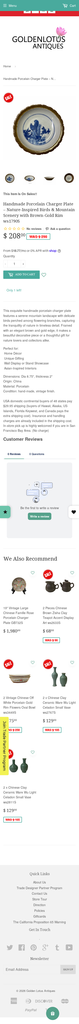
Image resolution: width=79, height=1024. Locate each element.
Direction (39, 905)
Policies (39, 910)
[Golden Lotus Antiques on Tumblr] (57, 949)
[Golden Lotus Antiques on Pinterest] (33, 949)
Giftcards (39, 916)
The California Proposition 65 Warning (39, 922)
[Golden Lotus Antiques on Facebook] (21, 949)
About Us (39, 882)
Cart (72, 5)
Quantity (9, 256)
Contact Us (39, 893)
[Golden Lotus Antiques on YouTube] (69, 949)
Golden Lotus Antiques (40, 991)
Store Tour (39, 899)
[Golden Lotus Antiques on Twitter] (10, 949)
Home (7, 66)
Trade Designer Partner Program (39, 888)
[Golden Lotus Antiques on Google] (45, 949)
